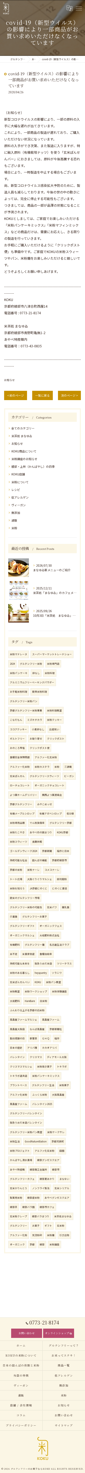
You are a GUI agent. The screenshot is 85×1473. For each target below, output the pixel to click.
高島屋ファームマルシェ (23, 1019)
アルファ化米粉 (18, 1094)
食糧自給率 (46, 954)
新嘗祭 (33, 1038)
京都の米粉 (16, 869)
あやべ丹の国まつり (41, 832)
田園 (61, 1150)
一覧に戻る (42, 395)
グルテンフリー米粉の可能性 (26, 907)
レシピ (15, 490)
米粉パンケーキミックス (46, 1075)
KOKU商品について (24, 451)
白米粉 (43, 1001)
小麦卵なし (38, 729)
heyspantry (41, 972)
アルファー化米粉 (20, 766)
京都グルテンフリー (21, 804)
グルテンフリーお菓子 (34, 916)
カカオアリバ (49, 1047)
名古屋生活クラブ (59, 944)
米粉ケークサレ (56, 1132)
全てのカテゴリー (22, 428)
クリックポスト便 (40, 748)
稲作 (56, 1038)
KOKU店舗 (18, 474)
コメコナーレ (52, 869)
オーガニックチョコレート (49, 785)
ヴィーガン (18, 505)
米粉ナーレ (33, 869)
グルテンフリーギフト (22, 925)
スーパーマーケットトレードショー (52, 654)
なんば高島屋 (37, 1029)
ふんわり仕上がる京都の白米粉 (27, 1010)
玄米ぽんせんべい (20, 982)
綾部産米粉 (33, 1197)
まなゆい (64, 1178)
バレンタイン (17, 1057)
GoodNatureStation (36, 1141)
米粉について (20, 482)
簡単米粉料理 (39, 691)
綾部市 (55, 1169)
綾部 (42, 1244)
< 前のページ (15, 395)
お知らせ (9, 380)
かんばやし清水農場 (21, 1160)
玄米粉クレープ (18, 1216)
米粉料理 (50, 673)
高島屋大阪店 (17, 1029)
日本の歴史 (16, 1047)
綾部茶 (13, 1207)
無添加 (15, 513)
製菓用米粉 (16, 1197)
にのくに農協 (59, 888)
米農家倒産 (28, 954)
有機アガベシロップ (50, 813)
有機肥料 (15, 944)
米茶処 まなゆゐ (21, 436)
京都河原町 (58, 1141)
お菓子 (36, 1225)
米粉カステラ (42, 766)
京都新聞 (47, 851)
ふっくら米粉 (39, 1094)
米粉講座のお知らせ (24, 459)
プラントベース (18, 1085)
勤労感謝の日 (17, 1038)
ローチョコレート (20, 785)
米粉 (14, 528)
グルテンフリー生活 (43, 1085)
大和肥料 (15, 1001)
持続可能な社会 (18, 860)
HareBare (30, 1001)
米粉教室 (15, 991)
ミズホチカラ (34, 719)
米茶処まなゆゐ (63, 1216)
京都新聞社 (56, 1029)
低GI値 (70, 813)
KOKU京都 (62, 832)
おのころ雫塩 (17, 748)
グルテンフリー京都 (61, 822)
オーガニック (17, 1244)
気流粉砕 (37, 1235)
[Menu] (78, 8)
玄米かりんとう (18, 1188)
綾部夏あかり (47, 1178)
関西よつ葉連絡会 (52, 794)
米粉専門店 (53, 663)
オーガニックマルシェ (22, 935)
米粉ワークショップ (36, 991)
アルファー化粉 (18, 1235)
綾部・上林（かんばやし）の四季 (33, 466)
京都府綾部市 (59, 860)
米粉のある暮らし (20, 972)
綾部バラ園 (28, 1207)
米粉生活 (15, 1141)
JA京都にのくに (38, 888)
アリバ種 (32, 1047)
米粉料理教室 (54, 710)
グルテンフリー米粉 (31, 663)
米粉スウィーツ (18, 841)
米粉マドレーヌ (18, 654)
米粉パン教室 (53, 982)
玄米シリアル (61, 1188)
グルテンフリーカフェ (22, 1178)
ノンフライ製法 (41, 1188)
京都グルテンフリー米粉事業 (26, 710)
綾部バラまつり (40, 1216)
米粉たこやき (17, 832)
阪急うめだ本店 (43, 963)
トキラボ (62, 1066)
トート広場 (16, 879)
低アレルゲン (20, 497)
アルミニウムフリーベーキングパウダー (32, 682)
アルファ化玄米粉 (44, 1150)
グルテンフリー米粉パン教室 (26, 1132)
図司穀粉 (62, 879)
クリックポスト (55, 738)
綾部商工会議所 (38, 1169)
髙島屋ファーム (18, 1104)
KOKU (38, 982)
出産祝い (54, 729)
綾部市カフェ (47, 1207)
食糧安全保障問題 (20, 757)
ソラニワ (57, 972)
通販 (14, 520)
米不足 (13, 954)
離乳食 (65, 907)
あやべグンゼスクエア (57, 1197)
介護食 (13, 916)
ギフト (48, 1225)
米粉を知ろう (17, 888)
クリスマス (36, 1057)
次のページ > (69, 395)
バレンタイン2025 (42, 1104)
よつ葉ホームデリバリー (23, 794)
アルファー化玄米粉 (46, 757)
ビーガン (69, 776)
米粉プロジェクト (20, 1150)
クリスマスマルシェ (21, 1066)
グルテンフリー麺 (35, 944)
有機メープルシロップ (22, 813)
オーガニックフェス (51, 925)
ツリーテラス (64, 963)
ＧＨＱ (46, 1038)
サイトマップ (64, 1425)
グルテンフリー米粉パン (23, 701)
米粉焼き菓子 (44, 1066)
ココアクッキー (18, 729)
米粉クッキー (54, 719)
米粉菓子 (64, 1085)
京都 (32, 1244)
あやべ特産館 (17, 1169)
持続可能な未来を (20, 963)
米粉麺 (50, 1235)
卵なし (36, 673)
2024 (12, 663)
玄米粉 (60, 1225)
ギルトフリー (17, 738)
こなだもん (16, 719)
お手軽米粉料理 (18, 691)
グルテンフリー (18, 1225)
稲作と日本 (63, 851)
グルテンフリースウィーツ (44, 776)
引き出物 (64, 1235)
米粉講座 (54, 1244)
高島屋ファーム (50, 1019)
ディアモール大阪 (57, 1057)
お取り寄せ (36, 738)
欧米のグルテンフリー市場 (25, 898)
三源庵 (68, 766)
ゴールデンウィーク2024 (23, 851)
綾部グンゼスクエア (48, 1160)
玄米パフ (52, 907)
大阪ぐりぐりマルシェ (39, 879)
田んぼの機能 (39, 860)
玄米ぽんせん (17, 776)
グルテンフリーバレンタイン (26, 1113)
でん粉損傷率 (37, 822)
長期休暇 (37, 841)
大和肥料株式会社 (49, 935)
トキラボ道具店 (18, 1075)
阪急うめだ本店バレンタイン (26, 1122)
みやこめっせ (44, 804)
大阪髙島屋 (58, 1094)
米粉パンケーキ (18, 673)
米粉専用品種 (17, 822)
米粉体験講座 (59, 991)
